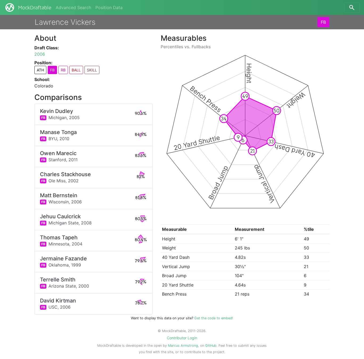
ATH (40, 70)
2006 (39, 54)
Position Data (109, 7)
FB (323, 22)
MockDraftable (34, 7)
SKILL (92, 70)
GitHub (210, 346)
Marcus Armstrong (183, 346)
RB (63, 70)
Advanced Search (73, 7)
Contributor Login (182, 338)
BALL (76, 70)
